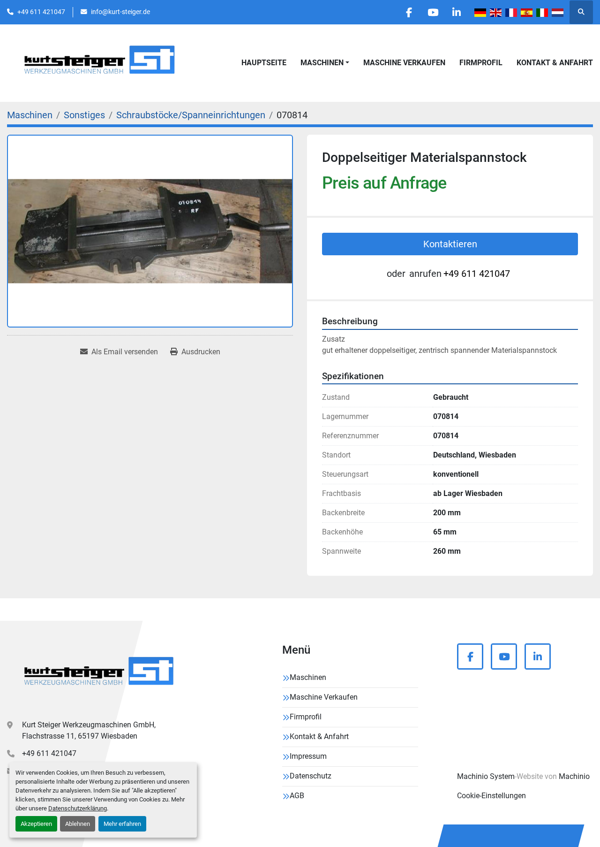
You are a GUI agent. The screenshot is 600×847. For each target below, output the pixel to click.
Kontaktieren (450, 244)
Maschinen (322, 62)
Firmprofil (480, 62)
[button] (324, 63)
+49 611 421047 (41, 11)
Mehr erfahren (122, 823)
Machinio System (486, 776)
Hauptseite (263, 62)
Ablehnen (77, 823)
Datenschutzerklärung (77, 808)
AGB (297, 795)
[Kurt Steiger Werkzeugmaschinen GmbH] (100, 674)
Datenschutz (310, 775)
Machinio (574, 776)
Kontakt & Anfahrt (555, 62)
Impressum (308, 756)
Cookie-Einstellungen (491, 795)
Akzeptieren (36, 823)
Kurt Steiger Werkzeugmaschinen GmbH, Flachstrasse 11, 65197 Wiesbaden (89, 730)
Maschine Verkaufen (404, 62)
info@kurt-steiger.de (120, 11)
